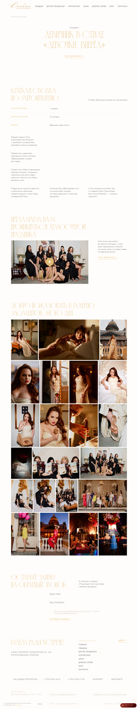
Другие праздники (56, 6)
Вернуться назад (18, 17)
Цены (86, 6)
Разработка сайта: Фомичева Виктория (110, 694)
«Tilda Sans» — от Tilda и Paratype (116, 703)
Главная (83, 644)
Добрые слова (99, 6)
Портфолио (74, 6)
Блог (111, 6)
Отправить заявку (59, 619)
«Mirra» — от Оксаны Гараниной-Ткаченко (63, 703)
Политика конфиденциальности (63, 694)
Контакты (122, 6)
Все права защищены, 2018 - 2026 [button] (26, 694)
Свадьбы (39, 6)
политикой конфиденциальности (66, 613)
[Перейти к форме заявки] (135, 700)
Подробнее (18, 705)
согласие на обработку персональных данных (74, 611)
